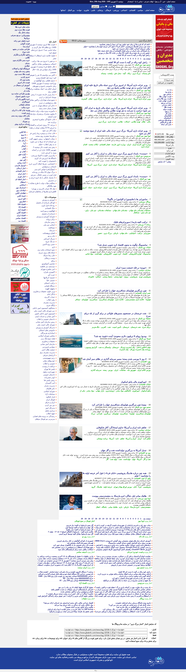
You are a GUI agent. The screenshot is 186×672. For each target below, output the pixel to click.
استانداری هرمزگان (48, 333)
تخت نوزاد (26, 52)
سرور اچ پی (25, 77)
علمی (93, 10)
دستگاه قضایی (49, 286)
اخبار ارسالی (21, 168)
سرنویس (147, 156)
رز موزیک (26, 121)
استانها (63, 10)
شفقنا (148, 319)
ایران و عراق (50, 402)
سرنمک (52, 230)
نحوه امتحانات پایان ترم (46, 250)
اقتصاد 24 (22, 207)
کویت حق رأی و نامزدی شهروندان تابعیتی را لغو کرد (131, 578)
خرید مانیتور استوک (22, 96)
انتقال (98, 507)
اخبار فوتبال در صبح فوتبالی (84, 521)
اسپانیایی (132, 233)
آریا (24, 143)
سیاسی (140, 10)
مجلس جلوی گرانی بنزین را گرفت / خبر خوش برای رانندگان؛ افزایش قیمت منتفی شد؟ (60, 596)
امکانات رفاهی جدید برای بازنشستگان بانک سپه (75, 549)
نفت (109, 327)
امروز (84, 188)
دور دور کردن (50, 405)
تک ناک (141, 537)
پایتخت (110, 73)
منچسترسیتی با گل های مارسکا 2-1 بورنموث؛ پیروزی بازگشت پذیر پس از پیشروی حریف (118, 530)
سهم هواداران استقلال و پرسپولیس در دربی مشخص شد (72, 547)
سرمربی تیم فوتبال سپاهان (45, 419)
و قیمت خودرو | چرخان (135, 552)
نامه (117, 439)
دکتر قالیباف (50, 389)
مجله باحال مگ (24, 33)
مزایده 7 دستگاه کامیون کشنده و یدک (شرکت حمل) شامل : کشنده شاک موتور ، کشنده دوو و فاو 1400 (54, 572)
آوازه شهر (22, 154)
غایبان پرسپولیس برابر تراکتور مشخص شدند (76, 592)
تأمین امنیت (116, 327)
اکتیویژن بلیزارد (49, 272)
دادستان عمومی (49, 375)
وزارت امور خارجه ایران (141, 145)
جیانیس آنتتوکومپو (48, 264)
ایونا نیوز (147, 90)
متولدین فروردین (48, 347)
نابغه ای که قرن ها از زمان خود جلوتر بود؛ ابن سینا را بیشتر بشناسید (124, 44)
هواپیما (148, 299)
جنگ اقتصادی (50, 208)
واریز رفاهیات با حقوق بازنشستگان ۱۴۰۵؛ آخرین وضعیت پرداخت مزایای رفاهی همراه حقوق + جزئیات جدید (53, 556)
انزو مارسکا (134, 507)
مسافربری (93, 299)
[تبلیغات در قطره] (20, 24)
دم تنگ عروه (50, 241)
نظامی (120, 122)
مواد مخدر (90, 391)
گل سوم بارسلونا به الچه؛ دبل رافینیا (79, 530)
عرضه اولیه (108, 487)
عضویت (28, 2)
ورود (34, 2)
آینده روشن (21, 163)
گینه (124, 73)
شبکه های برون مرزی (47, 253)
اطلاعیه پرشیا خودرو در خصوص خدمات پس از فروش (131, 565)
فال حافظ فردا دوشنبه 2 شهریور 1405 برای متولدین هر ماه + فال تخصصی (43, 69)
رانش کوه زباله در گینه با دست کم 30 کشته (133, 55)
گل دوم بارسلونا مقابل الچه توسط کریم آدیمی (76, 534)
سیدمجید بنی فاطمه (47, 266)
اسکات (127, 122)
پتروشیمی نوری (145, 277)
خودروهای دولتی (49, 361)
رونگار (148, 202)
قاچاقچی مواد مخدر (123, 391)
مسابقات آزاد (50, 394)
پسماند (103, 73)
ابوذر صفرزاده (49, 377)
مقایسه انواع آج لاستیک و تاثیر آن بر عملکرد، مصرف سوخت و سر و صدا (124, 556)
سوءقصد (51, 228)
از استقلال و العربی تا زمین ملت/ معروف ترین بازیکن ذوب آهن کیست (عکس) (121, 596)
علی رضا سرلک (49, 255)
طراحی (99, 414)
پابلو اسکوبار (146, 391)
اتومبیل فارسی (20, 165)
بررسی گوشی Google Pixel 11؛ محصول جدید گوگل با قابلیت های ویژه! (123, 547)
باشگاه (104, 507)
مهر (149, 179)
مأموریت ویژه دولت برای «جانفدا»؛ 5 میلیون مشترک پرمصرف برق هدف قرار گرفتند (42, 114)
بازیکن (115, 233)
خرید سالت (25, 107)
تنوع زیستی (118, 277)
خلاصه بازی (119, 299)
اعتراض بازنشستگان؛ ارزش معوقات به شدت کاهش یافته (72, 590)
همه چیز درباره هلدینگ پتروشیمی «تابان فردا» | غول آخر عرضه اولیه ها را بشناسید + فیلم (117, 47)
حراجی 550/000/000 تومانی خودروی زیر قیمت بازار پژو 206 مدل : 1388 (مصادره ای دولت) (58, 576)
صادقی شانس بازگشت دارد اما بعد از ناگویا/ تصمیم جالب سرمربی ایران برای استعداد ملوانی (116, 590)
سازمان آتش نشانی (47, 344)
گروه (93, 487)
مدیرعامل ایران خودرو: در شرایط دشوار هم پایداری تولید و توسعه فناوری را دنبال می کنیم (117, 561)
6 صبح (23, 135)
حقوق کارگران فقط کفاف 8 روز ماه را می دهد (75, 587)
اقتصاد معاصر (21, 218)
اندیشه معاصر (81, 552)
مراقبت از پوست (48, 366)
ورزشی (116, 10)
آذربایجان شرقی (49, 355)
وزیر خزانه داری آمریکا (142, 99)
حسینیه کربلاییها (49, 278)
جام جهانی (124, 233)
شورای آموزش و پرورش (45, 217)
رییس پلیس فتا (49, 380)
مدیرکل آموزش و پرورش (45, 327)
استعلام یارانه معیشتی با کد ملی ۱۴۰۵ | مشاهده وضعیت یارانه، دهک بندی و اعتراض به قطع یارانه (57, 558)
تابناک (148, 247)
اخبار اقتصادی (21, 171)
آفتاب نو (23, 152)
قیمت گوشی (25, 44)
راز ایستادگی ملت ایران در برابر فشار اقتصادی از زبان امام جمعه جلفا (124, 51)
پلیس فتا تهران (49, 369)
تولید (133, 459)
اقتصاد (125, 254)
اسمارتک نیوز (21, 188)
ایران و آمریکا (131, 439)
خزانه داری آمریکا (125, 99)
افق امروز (22, 199)
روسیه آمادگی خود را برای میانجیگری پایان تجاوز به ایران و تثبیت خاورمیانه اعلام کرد (119, 527)
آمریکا (89, 165)
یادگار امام (51, 294)
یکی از (82, 391)
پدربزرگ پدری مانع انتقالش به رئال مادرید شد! (133, 607)
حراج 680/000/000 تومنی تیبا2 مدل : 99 (78, 578)
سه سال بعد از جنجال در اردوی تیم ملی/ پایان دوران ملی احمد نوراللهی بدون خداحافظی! (118, 594)
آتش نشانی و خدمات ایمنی (45, 316)
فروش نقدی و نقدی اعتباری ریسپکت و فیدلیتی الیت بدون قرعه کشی (125, 563)
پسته (105, 370)
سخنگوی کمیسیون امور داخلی (44, 308)
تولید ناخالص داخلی (143, 347)
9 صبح (23, 138)
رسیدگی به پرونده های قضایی (44, 416)
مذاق (53, 261)
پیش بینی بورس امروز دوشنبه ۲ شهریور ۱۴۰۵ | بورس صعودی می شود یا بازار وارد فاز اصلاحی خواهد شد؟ (53, 561)
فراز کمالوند (50, 397)
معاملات (123, 370)
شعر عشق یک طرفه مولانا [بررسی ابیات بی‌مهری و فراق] (71, 611)
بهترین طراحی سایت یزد (20, 94)
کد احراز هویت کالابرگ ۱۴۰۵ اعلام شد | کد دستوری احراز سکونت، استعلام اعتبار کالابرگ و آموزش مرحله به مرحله (50, 565)
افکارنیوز (22, 202)
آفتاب (24, 149)
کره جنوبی (117, 254)
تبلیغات (84, 599)
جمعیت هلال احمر (48, 350)
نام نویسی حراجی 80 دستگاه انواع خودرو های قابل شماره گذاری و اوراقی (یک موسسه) (60, 574)
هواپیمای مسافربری (106, 299)
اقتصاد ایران (21, 215)
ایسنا (149, 339)
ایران (129, 145)
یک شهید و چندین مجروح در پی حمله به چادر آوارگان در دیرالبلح (127, 580)
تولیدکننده (98, 254)
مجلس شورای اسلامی (46, 336)
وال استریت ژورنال (127, 347)
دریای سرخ (146, 327)
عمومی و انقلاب (49, 364)
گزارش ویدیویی (91, 347)
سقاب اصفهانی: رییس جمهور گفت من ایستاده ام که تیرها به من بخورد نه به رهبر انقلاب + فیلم (42, 141)
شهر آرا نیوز (146, 478)
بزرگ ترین (136, 73)
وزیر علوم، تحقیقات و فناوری (44, 291)
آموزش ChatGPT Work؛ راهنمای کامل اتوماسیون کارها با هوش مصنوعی (123, 549)
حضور (100, 233)
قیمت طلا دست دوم (22, 30)
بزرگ (93, 414)
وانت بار (27, 91)
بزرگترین (107, 414)
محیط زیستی (107, 277)
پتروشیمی (133, 277)
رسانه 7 (148, 225)
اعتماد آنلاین (21, 196)
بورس (110, 370)
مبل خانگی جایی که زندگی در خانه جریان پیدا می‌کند (73, 605)
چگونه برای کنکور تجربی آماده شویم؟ (79, 607)
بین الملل (71, 10)
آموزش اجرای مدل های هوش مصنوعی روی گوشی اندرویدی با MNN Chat (123, 541)
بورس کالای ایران (144, 370)
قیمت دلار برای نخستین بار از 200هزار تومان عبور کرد (73, 545)
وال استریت (123, 349)
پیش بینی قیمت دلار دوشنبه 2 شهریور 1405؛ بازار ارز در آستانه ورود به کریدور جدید (44, 150)
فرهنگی (108, 10)
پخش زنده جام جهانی (22, 71)
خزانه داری (108, 99)
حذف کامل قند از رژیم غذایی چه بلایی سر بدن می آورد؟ (130, 605)
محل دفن (117, 73)
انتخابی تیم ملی (49, 225)
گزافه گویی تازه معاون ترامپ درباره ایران (135, 576)
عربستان (126, 327)
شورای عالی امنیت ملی (46, 325)
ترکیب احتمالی (49, 283)
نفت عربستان (136, 327)
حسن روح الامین (49, 244)
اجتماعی (124, 10)
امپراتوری (136, 391)
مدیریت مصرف (49, 303)
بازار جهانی (100, 391)
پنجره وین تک (25, 80)
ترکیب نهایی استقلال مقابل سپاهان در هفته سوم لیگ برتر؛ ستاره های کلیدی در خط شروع (118, 534)
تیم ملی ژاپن (146, 212)
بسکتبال (136, 212)
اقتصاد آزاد (83, 583)
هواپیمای (85, 299)
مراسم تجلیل (50, 411)
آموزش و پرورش (48, 200)
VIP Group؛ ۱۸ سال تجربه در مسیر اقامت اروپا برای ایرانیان (70, 609)
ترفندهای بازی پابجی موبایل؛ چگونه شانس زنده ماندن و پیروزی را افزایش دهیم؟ (121, 545)
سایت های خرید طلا (22, 27)
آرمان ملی (22, 140)
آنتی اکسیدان (50, 383)
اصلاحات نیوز (21, 190)
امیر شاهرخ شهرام (48, 269)
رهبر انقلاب (51, 300)
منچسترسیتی (146, 507)
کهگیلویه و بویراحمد (47, 211)
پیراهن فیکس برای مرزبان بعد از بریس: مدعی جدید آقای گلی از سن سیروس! (121, 592)
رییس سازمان (50, 222)
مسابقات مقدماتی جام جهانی (140, 210)
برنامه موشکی (102, 439)
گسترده (84, 99)
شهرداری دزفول (49, 372)
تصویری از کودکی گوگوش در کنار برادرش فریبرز (75, 541)
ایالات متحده (93, 145)
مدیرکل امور (50, 408)
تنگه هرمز (95, 327)
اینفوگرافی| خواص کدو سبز (44, 169)
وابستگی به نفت (105, 347)
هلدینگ (99, 487)
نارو (53, 247)
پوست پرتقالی (49, 258)
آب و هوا (158, 2)
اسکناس (23, 185)
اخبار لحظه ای (20, 179)
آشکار (23, 146)
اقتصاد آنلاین (21, 213)
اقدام (85, 145)
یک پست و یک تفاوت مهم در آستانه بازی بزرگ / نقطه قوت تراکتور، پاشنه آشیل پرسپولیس (117, 587)
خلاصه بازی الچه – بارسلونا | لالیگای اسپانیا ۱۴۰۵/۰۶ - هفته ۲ (70, 532)
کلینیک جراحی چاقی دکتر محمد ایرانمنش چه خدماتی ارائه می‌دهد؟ (68, 603)
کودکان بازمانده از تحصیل (45, 203)
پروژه (126, 277)
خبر (164, 2)
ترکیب (139, 233)
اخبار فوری (22, 177)
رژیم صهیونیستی (49, 358)
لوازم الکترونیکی (135, 254)
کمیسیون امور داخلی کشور (45, 314)
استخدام (130, 2)
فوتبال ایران (50, 400)
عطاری (27, 66)
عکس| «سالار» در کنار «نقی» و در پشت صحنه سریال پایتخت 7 (69, 594)
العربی (103, 327)
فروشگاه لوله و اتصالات (21, 69)
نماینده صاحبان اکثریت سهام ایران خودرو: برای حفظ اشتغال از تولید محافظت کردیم (119, 558)
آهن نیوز (23, 160)
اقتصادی (132, 10)
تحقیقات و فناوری (48, 341)
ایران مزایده (82, 568)
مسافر (77, 299)
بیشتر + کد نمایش (164, 162)
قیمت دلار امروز (24, 82)
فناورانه (91, 277)
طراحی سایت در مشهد (21, 49)
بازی (120, 507)
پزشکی (100, 10)
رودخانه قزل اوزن (48, 205)
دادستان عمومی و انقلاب (46, 319)
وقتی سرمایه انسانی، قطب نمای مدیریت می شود (131, 49)
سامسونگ (147, 254)
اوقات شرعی (148, 2)
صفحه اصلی (171, 2)
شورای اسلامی (49, 391)
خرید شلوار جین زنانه (22, 41)
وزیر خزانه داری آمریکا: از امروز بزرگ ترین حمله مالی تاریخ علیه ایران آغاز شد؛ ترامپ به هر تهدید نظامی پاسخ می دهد (106, 532)
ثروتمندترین (110, 391)
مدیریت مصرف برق (47, 352)
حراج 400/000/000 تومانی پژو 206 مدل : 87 (76, 580)
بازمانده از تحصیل (48, 214)
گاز (107, 459)
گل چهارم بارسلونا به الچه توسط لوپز (79, 527)
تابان (135, 487)
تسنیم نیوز (147, 65)
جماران (148, 270)
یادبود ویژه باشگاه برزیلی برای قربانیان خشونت (133, 603)
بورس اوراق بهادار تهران (123, 487)
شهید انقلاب (50, 413)
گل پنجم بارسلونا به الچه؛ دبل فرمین (79, 525)
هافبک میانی (112, 507)
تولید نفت (113, 459)
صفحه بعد (147, 59)
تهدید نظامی (135, 122)
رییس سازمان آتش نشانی (45, 322)
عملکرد (98, 277)
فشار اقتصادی (105, 145)
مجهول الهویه (50, 289)
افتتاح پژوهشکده (49, 233)
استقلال (23, 182)
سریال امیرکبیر (49, 239)
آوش (24, 157)
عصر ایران (147, 293)
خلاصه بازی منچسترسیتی (134, 299)
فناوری (86, 10)
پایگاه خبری (50, 305)
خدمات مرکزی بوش (22, 124)
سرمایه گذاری (96, 370)
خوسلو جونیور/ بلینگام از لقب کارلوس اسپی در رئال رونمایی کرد (127, 609)
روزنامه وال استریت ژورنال (140, 349)
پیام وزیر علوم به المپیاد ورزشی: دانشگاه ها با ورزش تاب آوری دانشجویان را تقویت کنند (43, 158)
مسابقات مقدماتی (104, 210)
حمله (149, 167)
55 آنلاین (22, 132)
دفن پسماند (146, 73)
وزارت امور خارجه (118, 145)
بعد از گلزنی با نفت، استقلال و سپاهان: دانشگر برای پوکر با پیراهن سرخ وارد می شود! (118, 611)
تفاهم (122, 439)
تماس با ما (138, 2)
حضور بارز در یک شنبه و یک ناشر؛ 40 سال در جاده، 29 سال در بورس (124, 53)
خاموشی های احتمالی (47, 330)
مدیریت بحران (49, 386)
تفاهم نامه (147, 439)
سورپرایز (147, 233)
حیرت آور (51, 275)
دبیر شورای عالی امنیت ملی (44, 311)
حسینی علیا (51, 280)
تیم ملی (93, 210)
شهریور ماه (131, 370)
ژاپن (87, 210)
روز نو (148, 453)
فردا (139, 487)
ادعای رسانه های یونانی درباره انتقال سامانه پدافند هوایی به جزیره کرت (124, 574)
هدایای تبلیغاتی (24, 105)
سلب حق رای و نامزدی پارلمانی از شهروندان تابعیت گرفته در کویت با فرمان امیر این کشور (116, 525)
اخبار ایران (22, 174)
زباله (129, 73)
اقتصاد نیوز (22, 221)
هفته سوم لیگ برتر (48, 339)
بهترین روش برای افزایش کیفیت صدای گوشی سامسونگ (129, 543)
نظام (90, 99)
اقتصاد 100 (22, 204)
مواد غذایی (89, 254)
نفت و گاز (147, 459)
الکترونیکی (107, 254)
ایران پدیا (26, 46)
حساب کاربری (49, 297)
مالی (115, 99)
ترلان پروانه (50, 219)
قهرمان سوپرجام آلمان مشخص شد (80, 543)
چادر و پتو (51, 236)
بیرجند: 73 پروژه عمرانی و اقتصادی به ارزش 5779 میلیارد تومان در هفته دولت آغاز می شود (42, 128)
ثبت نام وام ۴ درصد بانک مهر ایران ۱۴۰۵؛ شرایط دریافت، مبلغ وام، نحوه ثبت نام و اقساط (59, 563)
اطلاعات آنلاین (20, 193)
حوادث (79, 10)
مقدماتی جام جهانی (120, 210)
